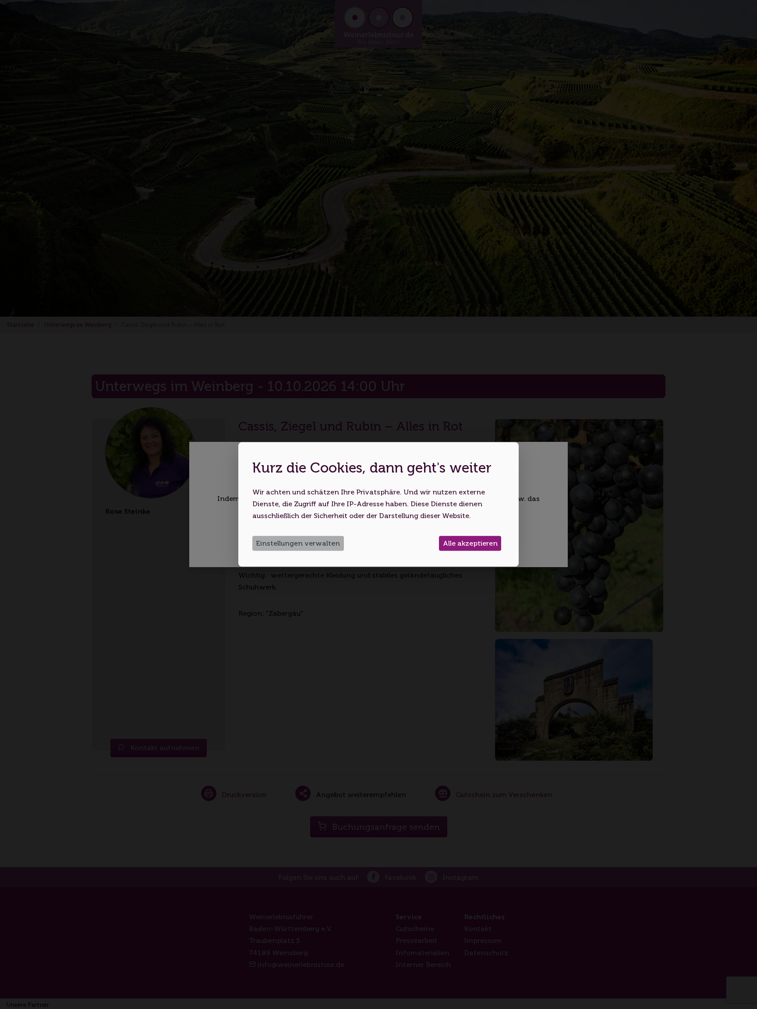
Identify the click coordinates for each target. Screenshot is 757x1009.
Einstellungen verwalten (298, 543)
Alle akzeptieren (470, 543)
